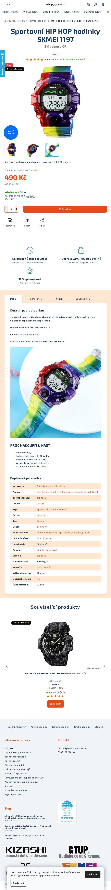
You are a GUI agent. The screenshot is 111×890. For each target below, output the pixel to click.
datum (45, 492)
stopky (54, 492)
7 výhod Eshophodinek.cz (17, 752)
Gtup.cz (99, 727)
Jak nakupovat (12, 761)
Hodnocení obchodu (15, 756)
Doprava (8, 786)
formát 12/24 (91, 492)
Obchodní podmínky (15, 765)
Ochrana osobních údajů (17, 769)
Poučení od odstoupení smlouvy (21, 782)
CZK (6, 4)
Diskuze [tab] (60, 298)
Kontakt (8, 748)
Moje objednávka (13, 794)
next (104, 666)
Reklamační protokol (15, 773)
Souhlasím (92, 874)
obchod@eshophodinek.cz (72, 748)
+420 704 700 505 (66, 751)
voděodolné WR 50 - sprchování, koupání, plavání (63, 532)
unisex (40, 503)
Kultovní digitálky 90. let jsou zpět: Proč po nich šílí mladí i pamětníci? (28, 827)
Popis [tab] (13, 298)
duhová (41, 515)
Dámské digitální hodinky (51, 486)
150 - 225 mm (44, 538)
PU (38, 579)
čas (38, 492)
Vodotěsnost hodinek (15, 790)
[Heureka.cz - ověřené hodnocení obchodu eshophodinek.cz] (67, 812)
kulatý (40, 521)
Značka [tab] (83, 298)
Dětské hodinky (82, 727)
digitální (41, 555)
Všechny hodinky (17, 727)
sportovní (42, 509)
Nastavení (18, 883)
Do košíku (66, 209)
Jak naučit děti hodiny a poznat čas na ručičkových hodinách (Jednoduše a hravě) (25, 817)
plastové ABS (44, 567)
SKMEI (55, 54)
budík (79, 492)
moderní (61, 509)
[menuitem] (10, 12)
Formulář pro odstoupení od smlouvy (24, 777)
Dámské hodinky (60, 727)
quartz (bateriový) (47, 550)
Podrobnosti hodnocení (72, 59)
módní (52, 509)
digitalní (41, 497)
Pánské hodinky (38, 727)
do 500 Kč (42, 526)
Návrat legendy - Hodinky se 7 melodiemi (24, 836)
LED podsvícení (67, 492)
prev (6, 666)
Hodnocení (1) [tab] (36, 298)
